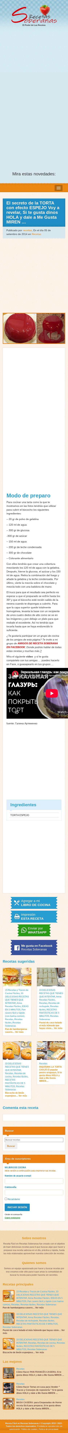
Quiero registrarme (12, 1218)
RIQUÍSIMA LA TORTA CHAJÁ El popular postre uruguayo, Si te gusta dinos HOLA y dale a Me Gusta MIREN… (50, 1074)
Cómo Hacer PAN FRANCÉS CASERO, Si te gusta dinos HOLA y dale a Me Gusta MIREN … (40, 1373)
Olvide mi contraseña (13, 1214)
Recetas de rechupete (27, 1320)
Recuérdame (13, 1199)
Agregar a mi (35, 903)
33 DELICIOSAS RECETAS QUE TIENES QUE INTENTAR (51, 993)
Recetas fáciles (20, 1076)
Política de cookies (29, 1429)
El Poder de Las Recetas (34, 25)
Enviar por (37, 930)
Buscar (11, 1146)
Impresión (32, 916)
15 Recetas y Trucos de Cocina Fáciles (35, 1291)
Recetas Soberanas (46, 1304)
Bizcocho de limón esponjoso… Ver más (16, 1094)
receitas (27, 230)
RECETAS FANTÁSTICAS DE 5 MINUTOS (49, 1012)
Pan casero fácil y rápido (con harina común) (15, 1012)
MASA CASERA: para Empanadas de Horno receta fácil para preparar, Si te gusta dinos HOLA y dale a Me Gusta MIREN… (39, 1405)
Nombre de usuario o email (18, 1176)
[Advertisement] (34, 65)
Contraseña (10, 1187)
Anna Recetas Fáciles (39, 1298)
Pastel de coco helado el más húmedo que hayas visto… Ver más (50, 1025)
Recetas (36, 234)
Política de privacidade (48, 1429)
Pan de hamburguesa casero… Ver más (16, 1030)
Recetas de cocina (46, 1343)
